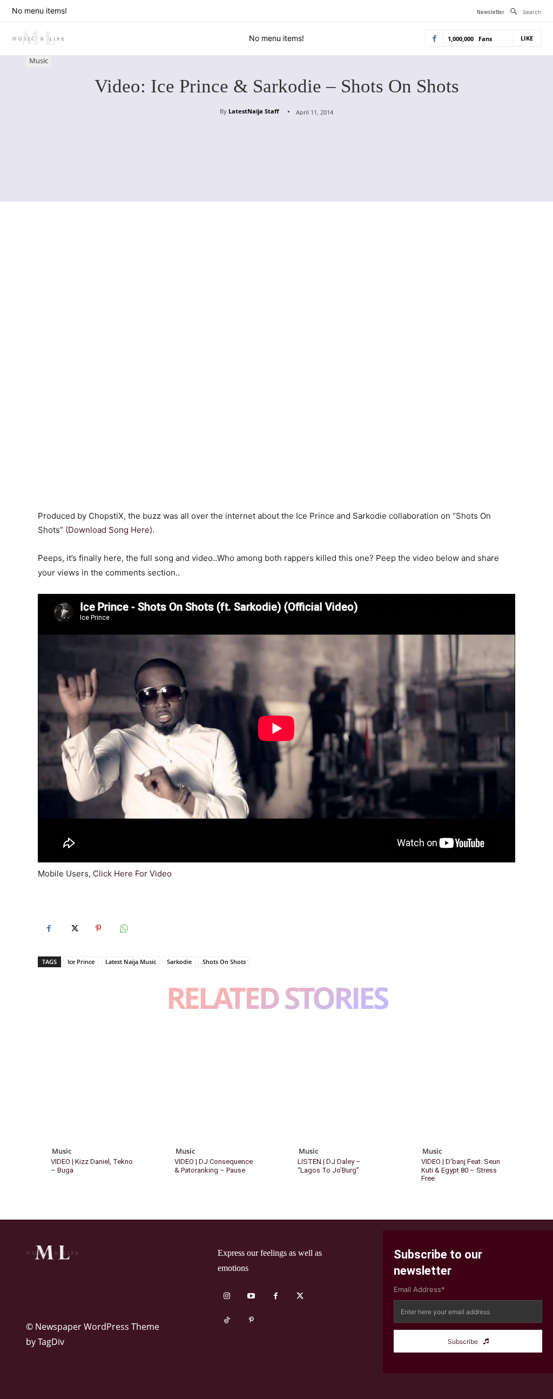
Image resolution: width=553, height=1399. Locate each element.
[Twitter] (73, 928)
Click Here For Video (132, 873)
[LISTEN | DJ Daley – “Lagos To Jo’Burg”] (338, 1085)
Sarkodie (179, 962)
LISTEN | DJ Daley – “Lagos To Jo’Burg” (329, 1165)
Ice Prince (81, 962)
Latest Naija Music (130, 962)
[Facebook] (48, 928)
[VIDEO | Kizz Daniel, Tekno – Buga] (91, 1085)
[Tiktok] (227, 1320)
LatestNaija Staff (253, 111)
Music (38, 60)
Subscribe (463, 1341)
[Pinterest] (98, 928)
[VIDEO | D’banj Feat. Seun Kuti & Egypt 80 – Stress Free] (462, 1085)
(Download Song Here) (107, 530)
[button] (522, 12)
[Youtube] (251, 1296)
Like (527, 38)
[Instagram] (227, 1296)
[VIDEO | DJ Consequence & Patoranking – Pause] (215, 1085)
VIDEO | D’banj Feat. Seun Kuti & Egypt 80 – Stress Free (460, 1169)
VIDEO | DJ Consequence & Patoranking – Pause (213, 1165)
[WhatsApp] (123, 928)
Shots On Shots (224, 962)
